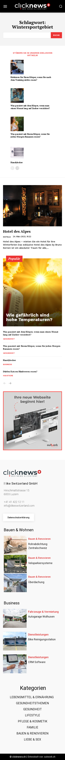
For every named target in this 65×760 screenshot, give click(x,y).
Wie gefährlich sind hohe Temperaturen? (29, 317)
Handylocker (17, 162)
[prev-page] (12, 168)
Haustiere (8, 376)
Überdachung (36, 582)
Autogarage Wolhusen (41, 616)
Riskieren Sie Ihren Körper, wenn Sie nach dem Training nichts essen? (31, 78)
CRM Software (37, 662)
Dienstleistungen (38, 634)
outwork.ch (49, 756)
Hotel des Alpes (17, 231)
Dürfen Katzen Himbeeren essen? (20, 371)
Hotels (7, 237)
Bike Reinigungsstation (42, 639)
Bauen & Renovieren (39, 538)
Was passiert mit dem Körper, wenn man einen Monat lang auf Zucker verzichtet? (30, 107)
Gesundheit (9, 339)
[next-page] (17, 168)
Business (7, 364)
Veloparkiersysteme (40, 563)
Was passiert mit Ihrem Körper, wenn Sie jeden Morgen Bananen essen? (30, 135)
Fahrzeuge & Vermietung (43, 611)
